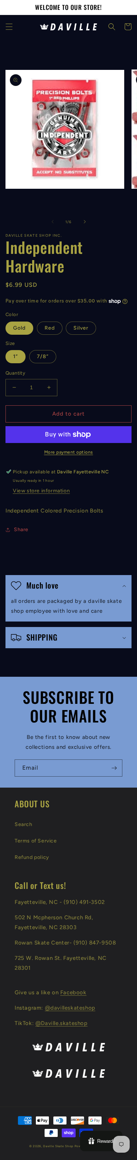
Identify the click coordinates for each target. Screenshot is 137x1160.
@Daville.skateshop (61, 1023)
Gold (19, 328)
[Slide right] (85, 222)
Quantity (15, 373)
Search (24, 824)
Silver (80, 328)
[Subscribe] (114, 768)
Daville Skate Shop (58, 1146)
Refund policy (32, 857)
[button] (9, 27)
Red (50, 328)
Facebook (73, 992)
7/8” (43, 356)
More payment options (68, 452)
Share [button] (21, 529)
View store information (41, 491)
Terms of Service (36, 841)
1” (15, 356)
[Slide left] (53, 222)
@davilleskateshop (70, 1008)
